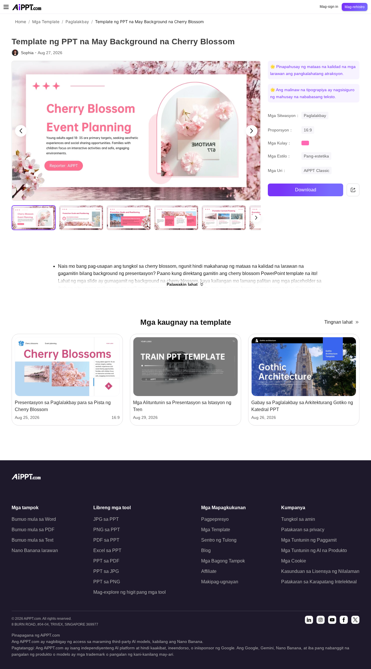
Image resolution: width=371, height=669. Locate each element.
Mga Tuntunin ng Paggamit (309, 540)
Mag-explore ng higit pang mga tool (129, 592)
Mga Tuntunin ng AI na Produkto (314, 550)
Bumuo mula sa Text (32, 540)
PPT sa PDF (106, 560)
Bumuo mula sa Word (34, 519)
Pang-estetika (316, 156)
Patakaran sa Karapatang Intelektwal (319, 581)
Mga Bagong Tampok (223, 560)
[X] (355, 620)
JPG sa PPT (106, 519)
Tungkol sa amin (298, 519)
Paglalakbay (77, 21)
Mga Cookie (293, 560)
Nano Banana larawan (35, 550)
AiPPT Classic (316, 170)
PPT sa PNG (106, 581)
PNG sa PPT (106, 529)
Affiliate (209, 571)
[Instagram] (321, 620)
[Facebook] (344, 620)
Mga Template (45, 21)
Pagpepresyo (215, 519)
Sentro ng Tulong (219, 540)
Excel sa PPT (107, 550)
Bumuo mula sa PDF (33, 529)
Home (20, 21)
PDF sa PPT (106, 540)
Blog (206, 550)
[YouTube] (332, 620)
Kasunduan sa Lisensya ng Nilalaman (320, 571)
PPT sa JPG (106, 571)
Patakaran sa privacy (302, 529)
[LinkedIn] (309, 620)
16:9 (308, 130)
